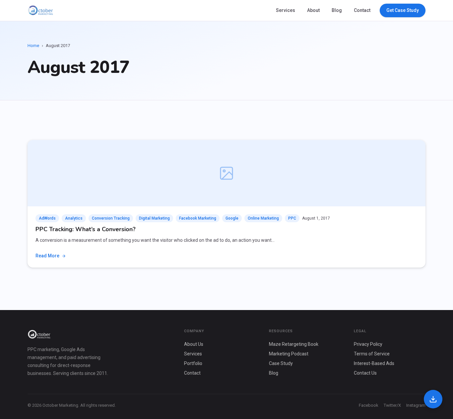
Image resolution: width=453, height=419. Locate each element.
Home (33, 45)
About (313, 10)
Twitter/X (392, 405)
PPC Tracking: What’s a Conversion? (85, 229)
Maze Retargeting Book (293, 344)
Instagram (415, 405)
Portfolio (193, 363)
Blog (337, 10)
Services (285, 10)
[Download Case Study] (433, 399)
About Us (193, 344)
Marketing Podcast (288, 353)
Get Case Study (402, 10)
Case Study (281, 363)
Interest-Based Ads (374, 363)
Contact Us (365, 373)
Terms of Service (372, 353)
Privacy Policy (368, 344)
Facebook (368, 405)
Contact (362, 10)
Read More (47, 255)
